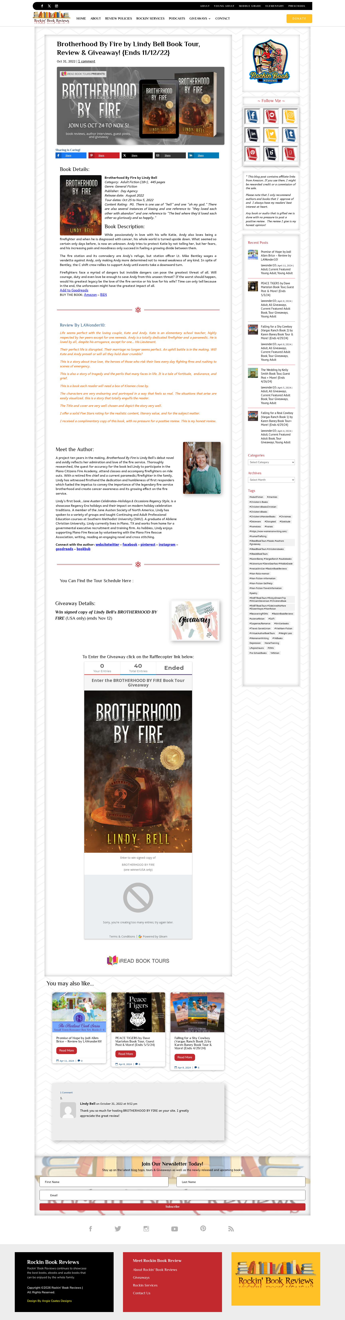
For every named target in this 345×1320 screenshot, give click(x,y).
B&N (103, 294)
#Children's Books (259, 501)
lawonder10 (268, 265)
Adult (205, 6)
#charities (272, 496)
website (102, 544)
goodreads (64, 548)
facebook (130, 544)
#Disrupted (270, 521)
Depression (255, 642)
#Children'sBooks (258, 511)
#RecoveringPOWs (259, 613)
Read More (66, 1050)
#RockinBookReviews (282, 613)
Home (81, 18)
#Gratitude (285, 521)
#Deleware (255, 521)
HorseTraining (272, 642)
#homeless (255, 526)
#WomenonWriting (259, 638)
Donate (299, 18)
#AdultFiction (256, 496)
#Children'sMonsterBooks (262, 516)
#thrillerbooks (281, 623)
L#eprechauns (257, 647)
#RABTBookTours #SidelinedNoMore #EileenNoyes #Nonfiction (268, 607)
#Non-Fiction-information (263, 578)
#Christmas (285, 516)
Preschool (297, 6)
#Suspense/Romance (260, 623)
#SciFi (272, 618)
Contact (222, 18)
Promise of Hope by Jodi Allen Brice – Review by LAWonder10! (79, 1027)
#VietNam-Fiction (283, 628)
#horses (269, 526)
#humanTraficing (258, 536)
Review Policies (118, 18)
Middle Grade (250, 6)
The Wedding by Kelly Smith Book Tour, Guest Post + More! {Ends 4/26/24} (275, 375)
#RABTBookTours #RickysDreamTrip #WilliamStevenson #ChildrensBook (268, 599)
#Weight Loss (285, 633)
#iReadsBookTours (259, 553)
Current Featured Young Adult (275, 271)
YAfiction (275, 652)
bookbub (83, 548)
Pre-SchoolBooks (258, 652)
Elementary (275, 6)
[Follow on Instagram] (56, 6)
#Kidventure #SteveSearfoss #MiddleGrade (271, 563)
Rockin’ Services (150, 18)
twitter (113, 544)
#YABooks (278, 638)
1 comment (86, 61)
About (95, 18)
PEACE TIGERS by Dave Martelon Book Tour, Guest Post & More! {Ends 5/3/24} (138, 1029)
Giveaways (198, 18)
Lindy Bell (87, 1103)
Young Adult (224, 6)
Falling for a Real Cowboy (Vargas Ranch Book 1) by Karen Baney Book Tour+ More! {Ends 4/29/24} (277, 419)
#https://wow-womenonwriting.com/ (268, 531)
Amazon (90, 294)
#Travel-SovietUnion (260, 628)
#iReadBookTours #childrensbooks (267, 548)
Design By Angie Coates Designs (49, 1301)
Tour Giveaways (278, 312)
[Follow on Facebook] (42, 6)
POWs (271, 647)
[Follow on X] (49, 6)
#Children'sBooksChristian (263, 506)
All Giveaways (277, 305)
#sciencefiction (257, 618)
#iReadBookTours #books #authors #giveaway (267, 542)
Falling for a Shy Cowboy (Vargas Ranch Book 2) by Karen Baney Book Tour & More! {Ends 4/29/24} (197, 1031)
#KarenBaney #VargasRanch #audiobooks (270, 558)
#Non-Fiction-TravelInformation (266, 588)
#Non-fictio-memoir (259, 573)
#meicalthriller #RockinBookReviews (268, 568)
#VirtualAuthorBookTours (262, 633)
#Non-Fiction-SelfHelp (261, 583)
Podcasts (177, 18)
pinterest (148, 544)
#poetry (253, 593)
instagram (167, 544)
